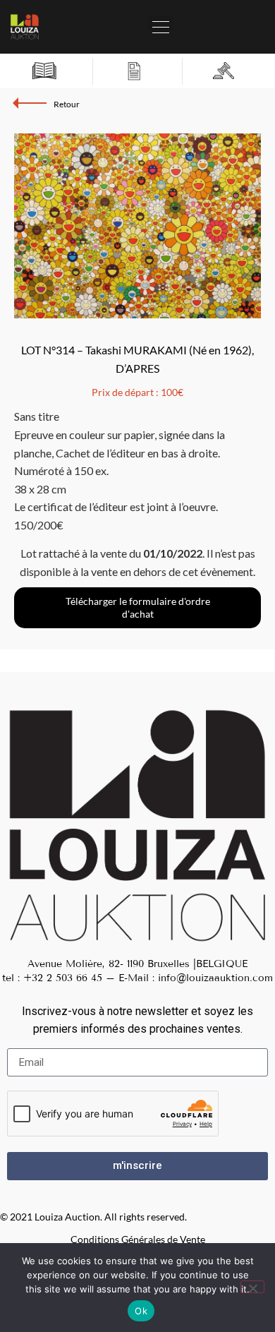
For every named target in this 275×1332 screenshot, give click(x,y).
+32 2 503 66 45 (62, 978)
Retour (67, 104)
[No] (252, 1286)
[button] (160, 23)
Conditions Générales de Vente (138, 1239)
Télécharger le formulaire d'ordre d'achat (138, 607)
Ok (141, 1310)
